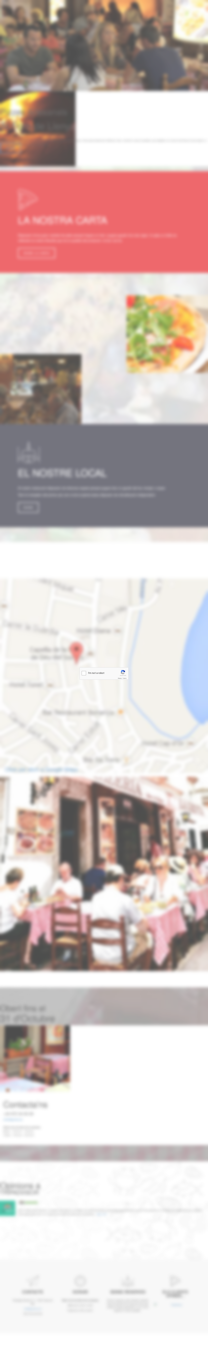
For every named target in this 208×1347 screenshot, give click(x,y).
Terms (125, 678)
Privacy (120, 678)
